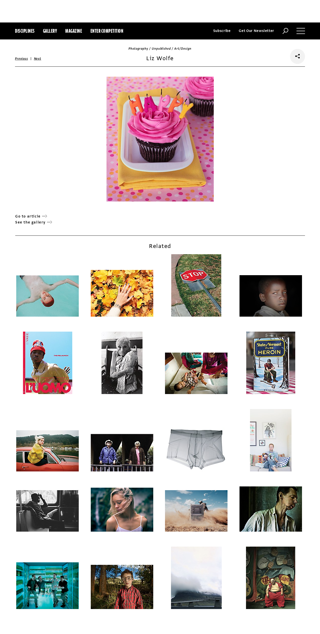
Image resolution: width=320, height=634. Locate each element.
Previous (21, 59)
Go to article (28, 216)
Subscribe (222, 30)
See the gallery (30, 222)
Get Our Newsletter (256, 30)
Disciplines (25, 30)
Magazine (73, 30)
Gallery (50, 30)
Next (37, 59)
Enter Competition (107, 30)
